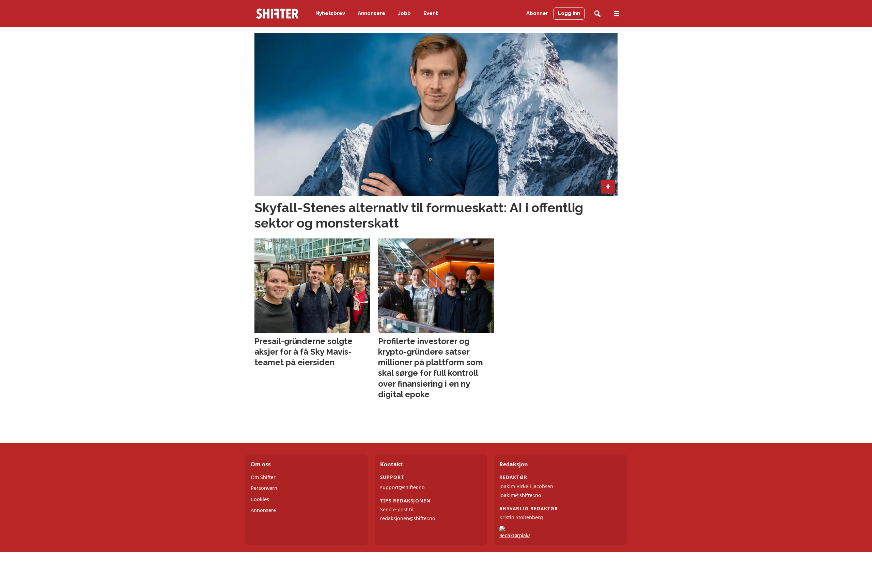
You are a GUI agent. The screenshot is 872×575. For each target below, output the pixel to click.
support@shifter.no (402, 487)
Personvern (264, 488)
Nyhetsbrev (330, 13)
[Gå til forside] (277, 14)
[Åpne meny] (616, 14)
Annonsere (371, 13)
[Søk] (597, 13)
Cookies (260, 499)
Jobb (404, 13)
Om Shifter (263, 477)
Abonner (537, 13)
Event (430, 13)
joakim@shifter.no (520, 495)
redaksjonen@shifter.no (407, 518)
